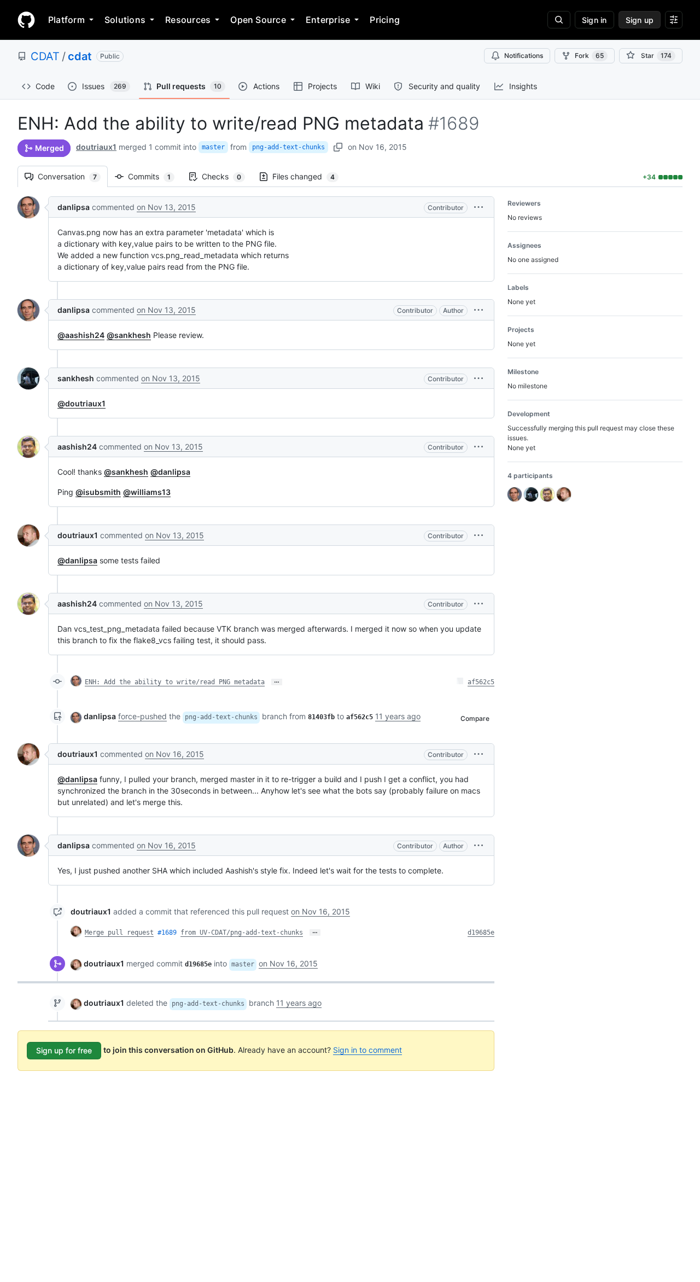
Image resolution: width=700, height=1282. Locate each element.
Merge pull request (119, 932)
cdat (80, 56)
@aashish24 (80, 335)
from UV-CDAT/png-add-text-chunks (241, 932)
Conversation (73, 176)
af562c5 (481, 682)
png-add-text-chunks (288, 147)
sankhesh (75, 378)
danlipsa (73, 207)
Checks (227, 176)
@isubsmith (98, 492)
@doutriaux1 (81, 403)
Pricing (385, 19)
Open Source (258, 19)
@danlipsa (170, 471)
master (213, 147)
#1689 (167, 932)
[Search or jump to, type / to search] (558, 19)
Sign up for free (64, 1050)
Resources (188, 19)
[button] (478, 207)
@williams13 (147, 492)
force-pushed (142, 716)
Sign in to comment (367, 1049)
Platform (66, 19)
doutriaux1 (96, 146)
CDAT (45, 56)
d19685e (481, 932)
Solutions (124, 19)
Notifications (523, 55)
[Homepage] (26, 19)
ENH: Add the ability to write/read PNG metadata (175, 682)
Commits (155, 176)
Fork (589, 55)
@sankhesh (129, 335)
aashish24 (77, 446)
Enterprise (328, 19)
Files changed (309, 176)
